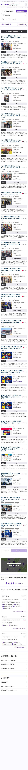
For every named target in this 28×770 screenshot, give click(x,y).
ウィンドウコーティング (10, 19)
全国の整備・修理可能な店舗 (12, 7)
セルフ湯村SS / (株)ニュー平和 (19, 628)
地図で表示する (22, 24)
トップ (2, 7)
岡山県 (21, 7)
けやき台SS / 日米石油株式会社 (19, 611)
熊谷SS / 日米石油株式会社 (20, 647)
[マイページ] (26, 4)
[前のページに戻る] (2, 11)
